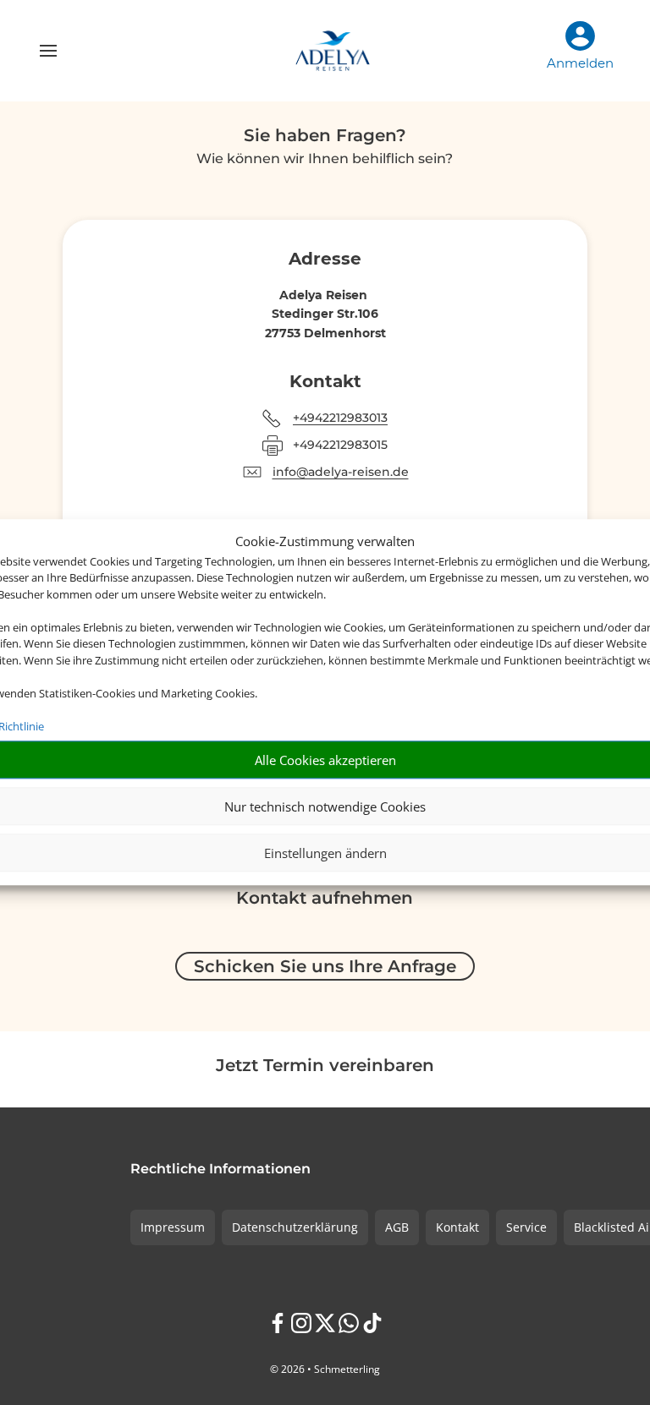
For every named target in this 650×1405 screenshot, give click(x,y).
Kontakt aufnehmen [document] (324, 898)
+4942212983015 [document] (340, 444)
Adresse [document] (325, 259)
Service (526, 1227)
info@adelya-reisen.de (341, 471)
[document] (325, 295)
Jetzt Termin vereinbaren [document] (325, 1066)
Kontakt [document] (325, 382)
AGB (397, 1227)
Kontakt (457, 1227)
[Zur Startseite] (333, 50)
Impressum (172, 1227)
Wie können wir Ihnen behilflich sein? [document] (324, 159)
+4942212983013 (340, 417)
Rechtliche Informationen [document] (220, 1169)
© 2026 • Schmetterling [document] (325, 1369)
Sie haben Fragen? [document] (325, 136)
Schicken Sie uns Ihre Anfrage (325, 966)
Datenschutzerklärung (295, 1227)
